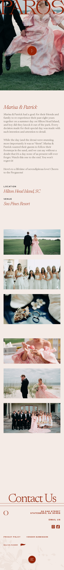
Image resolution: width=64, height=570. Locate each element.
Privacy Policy (12, 537)
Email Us (54, 520)
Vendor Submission (37, 537)
